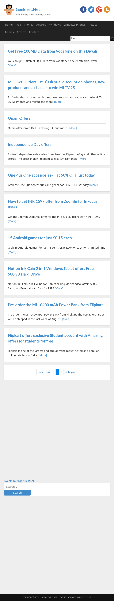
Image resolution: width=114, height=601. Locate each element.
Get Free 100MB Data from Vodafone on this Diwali (52, 51)
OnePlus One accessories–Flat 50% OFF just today (51, 175)
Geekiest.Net (28, 10)
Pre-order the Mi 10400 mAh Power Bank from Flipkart (55, 305)
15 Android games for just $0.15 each (40, 238)
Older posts (70, 372)
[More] (12, 65)
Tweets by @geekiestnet (19, 481)
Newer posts (44, 372)
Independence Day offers (29, 145)
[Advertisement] (26, 427)
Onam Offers (19, 118)
